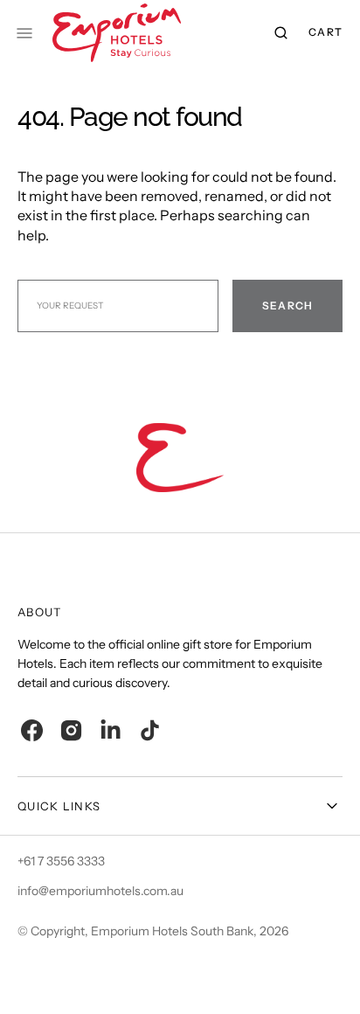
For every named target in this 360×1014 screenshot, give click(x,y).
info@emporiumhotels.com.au (100, 891)
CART (325, 31)
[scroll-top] (320, 974)
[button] (280, 33)
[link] (180, 460)
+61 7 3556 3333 (61, 861)
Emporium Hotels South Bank (172, 931)
